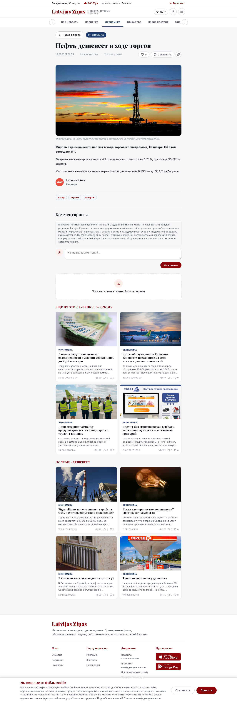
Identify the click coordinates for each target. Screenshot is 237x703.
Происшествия (158, 21)
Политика (91, 21)
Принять (206, 690)
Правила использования (130, 656)
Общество (134, 21)
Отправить (171, 265)
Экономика (112, 21)
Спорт (179, 21)
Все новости (69, 21)
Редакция (57, 659)
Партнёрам (93, 664)
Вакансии (57, 664)
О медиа (57, 654)
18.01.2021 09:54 (65, 54)
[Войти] (173, 11)
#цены (75, 197)
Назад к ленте (72, 34)
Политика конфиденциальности (133, 665)
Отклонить (182, 690)
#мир (61, 197)
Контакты (91, 659)
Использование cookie (134, 672)
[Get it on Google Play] (168, 666)
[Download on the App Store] (168, 656)
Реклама (91, 654)
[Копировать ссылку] (178, 54)
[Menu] (181, 11)
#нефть (89, 197)
